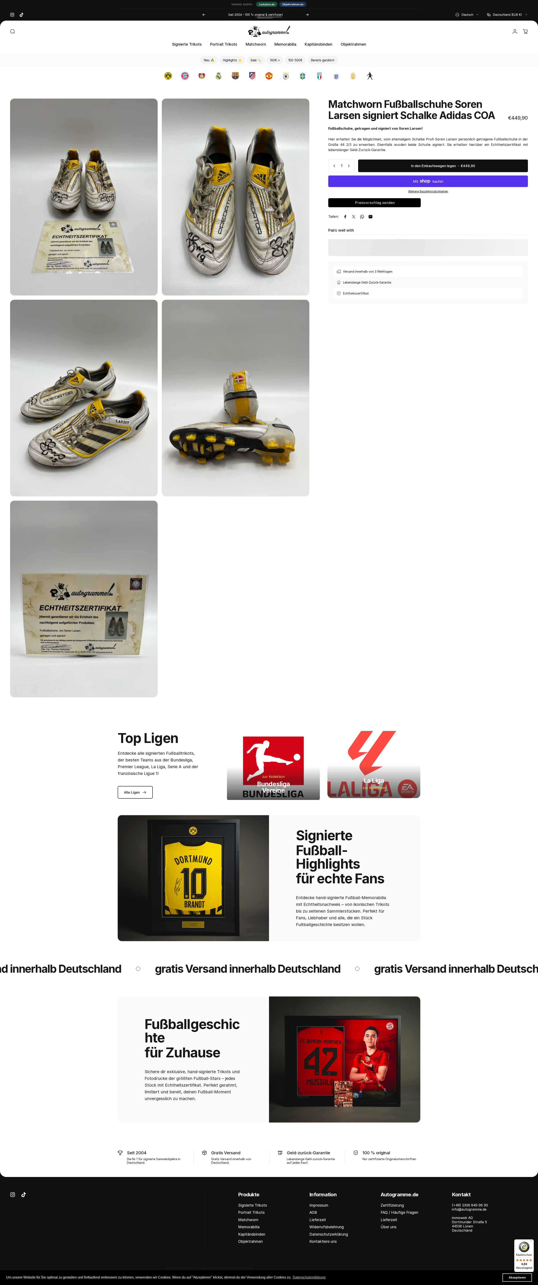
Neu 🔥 (209, 60)
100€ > (275, 60)
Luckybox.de (267, 4)
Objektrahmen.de (292, 4)
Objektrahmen (250, 1241)
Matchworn (248, 1220)
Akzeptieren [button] (517, 1277)
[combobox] (467, 15)
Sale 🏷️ (255, 60)
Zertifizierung (392, 1205)
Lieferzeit (317, 1220)
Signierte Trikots (252, 1205)
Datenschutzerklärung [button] (309, 1277)
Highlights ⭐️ (232, 60)
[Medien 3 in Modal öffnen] (84, 398)
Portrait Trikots (251, 1212)
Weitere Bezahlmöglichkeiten (428, 191)
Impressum (318, 1205)
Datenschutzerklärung (328, 1234)
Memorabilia (249, 1227)
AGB (313, 1212)
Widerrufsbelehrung (326, 1227)
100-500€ (295, 60)
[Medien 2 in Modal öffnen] (235, 197)
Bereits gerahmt (322, 60)
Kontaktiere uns (323, 1241)
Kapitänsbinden (251, 1234)
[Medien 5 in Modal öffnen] (84, 599)
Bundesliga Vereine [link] (273, 787)
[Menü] (531, 1241)
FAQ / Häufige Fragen (399, 1212)
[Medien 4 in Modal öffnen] (235, 398)
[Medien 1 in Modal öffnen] (84, 197)
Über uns (388, 1227)
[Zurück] (203, 15)
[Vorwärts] (307, 15)
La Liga (374, 780)
